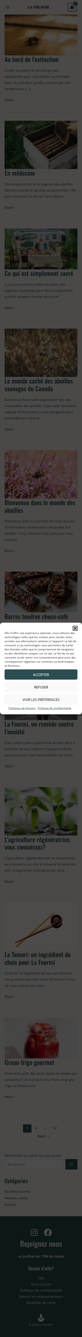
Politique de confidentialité (54, 708)
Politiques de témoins (22, 708)
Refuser (41, 687)
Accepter (41, 674)
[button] (75, 628)
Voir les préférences (41, 699)
